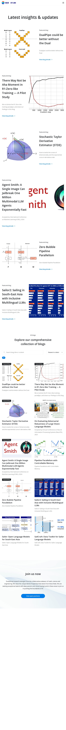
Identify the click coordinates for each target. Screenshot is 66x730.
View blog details (45, 60)
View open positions (33, 596)
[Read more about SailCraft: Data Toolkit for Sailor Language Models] (49, 530)
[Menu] (63, 3)
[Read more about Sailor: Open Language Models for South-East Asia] (16, 530)
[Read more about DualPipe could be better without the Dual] (16, 380)
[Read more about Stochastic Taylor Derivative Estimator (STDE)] (16, 418)
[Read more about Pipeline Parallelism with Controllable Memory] (49, 457)
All (3, 357)
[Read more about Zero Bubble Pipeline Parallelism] (16, 495)
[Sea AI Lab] (9, 2)
